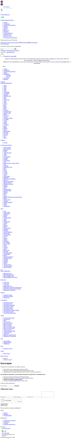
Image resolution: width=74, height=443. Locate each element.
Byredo (5, 151)
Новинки (3, 81)
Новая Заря (3, 279)
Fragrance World (7, 111)
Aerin (4, 211)
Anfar (4, 97)
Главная (5, 22)
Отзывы (5, 26)
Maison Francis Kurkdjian (9, 178)
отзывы (5, 72)
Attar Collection (7, 148)
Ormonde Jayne (7, 189)
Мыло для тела (4, 356)
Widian (5, 203)
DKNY (5, 226)
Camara (5, 103)
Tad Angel (5, 133)
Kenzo (5, 245)
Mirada (5, 127)
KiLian (5, 171)
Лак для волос (6, 321)
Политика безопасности (9, 424)
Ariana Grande (6, 212)
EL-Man (5, 142)
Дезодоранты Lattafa (8, 311)
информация (6, 74)
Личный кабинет (33, 42)
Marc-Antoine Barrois (8, 181)
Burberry (5, 215)
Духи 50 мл (6, 284)
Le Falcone (6, 124)
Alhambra (5, 94)
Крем (4, 320)
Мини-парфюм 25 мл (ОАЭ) (10, 277)
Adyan (5, 86)
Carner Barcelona (7, 152)
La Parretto (6, 119)
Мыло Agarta (6, 353)
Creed (4, 224)
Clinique (5, 222)
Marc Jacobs (6, 250)
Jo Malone (5, 165)
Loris (2, 338)
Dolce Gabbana (7, 228)
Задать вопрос (4, 404)
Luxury (5, 126)
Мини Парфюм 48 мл (8, 274)
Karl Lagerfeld (6, 243)
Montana (5, 128)
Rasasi (4, 130)
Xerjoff (5, 205)
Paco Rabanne (6, 254)
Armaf (4, 98)
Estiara (5, 107)
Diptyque (5, 225)
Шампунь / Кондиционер (9, 334)
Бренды (5, 29)
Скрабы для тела (7, 329)
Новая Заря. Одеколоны (9, 290)
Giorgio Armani (7, 234)
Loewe (5, 175)
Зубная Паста (6, 319)
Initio (4, 164)
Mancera (5, 180)
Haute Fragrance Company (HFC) (11, 163)
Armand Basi (6, 213)
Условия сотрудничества (9, 25)
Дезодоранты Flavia (8, 309)
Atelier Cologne (7, 147)
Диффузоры (6, 343)
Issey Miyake (6, 242)
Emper (5, 106)
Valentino (5, 262)
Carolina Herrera (7, 217)
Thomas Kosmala (7, 258)
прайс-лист (6, 78)
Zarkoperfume (6, 206)
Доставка (5, 27)
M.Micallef (6, 177)
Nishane (5, 185)
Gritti (4, 162)
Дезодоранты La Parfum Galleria (11, 310)
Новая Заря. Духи (7, 286)
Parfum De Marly (7, 190)
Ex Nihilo (5, 158)
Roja (4, 194)
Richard (5, 193)
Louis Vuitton (6, 176)
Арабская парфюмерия (6, 83)
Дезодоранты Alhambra (9, 305)
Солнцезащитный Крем (9, 331)
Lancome (5, 247)
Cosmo (2, 315)
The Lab (5, 135)
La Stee (5, 120)
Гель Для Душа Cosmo (8, 318)
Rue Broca (5, 132)
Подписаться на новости (11, 37)
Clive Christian (6, 156)
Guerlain (5, 238)
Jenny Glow (6, 115)
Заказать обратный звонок (7, 20)
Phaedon (5, 191)
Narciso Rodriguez (7, 252)
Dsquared (5, 229)
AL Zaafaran (6, 93)
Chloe (4, 220)
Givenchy (5, 236)
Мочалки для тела (7, 348)
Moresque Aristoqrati (8, 184)
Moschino (5, 251)
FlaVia (5, 109)
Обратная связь (7, 34)
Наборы (2, 292)
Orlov (4, 188)
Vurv (4, 136)
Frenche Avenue (7, 113)
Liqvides (5, 173)
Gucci (4, 237)
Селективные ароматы (6, 145)
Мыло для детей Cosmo (9, 327)
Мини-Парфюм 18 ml (8, 276)
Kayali (5, 169)
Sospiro (5, 195)
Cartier (5, 154)
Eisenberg (5, 230)
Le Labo (5, 172)
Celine (4, 155)
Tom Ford (5, 259)
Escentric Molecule (7, 232)
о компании (6, 70)
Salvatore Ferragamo (8, 256)
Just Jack (5, 116)
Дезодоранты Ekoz (8, 307)
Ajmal (4, 89)
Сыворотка (6, 333)
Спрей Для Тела (7, 332)
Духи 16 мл (6, 282)
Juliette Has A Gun (7, 167)
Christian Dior (6, 221)
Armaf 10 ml (6, 100)
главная (5, 69)
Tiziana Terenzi (6, 199)
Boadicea (5, 150)
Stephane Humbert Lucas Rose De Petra (12, 197)
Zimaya (5, 137)
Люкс (2, 208)
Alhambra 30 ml (7, 96)
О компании (6, 23)
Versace (5, 263)
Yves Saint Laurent (7, 266)
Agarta (2, 351)
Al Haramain (6, 92)
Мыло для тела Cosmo (8, 328)
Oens (2, 346)
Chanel (5, 219)
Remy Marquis (6, 131)
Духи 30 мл (6, 283)
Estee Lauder (6, 233)
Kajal (4, 168)
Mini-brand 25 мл (7, 273)
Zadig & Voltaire (7, 267)
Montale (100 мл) (7, 182)
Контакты (5, 31)
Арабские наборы (7, 295)
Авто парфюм (6, 341)
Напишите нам (8, 36)
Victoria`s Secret (7, 264)
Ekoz (4, 105)
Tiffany (5, 198)
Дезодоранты (4, 300)
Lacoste (5, 246)
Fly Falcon (5, 110)
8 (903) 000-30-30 (8, 33)
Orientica (5, 186)
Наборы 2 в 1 (6, 297)
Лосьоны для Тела (7, 323)
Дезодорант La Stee (8, 302)
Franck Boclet (6, 160)
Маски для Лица (7, 325)
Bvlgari (5, 216)
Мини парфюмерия (5, 271)
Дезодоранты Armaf (8, 306)
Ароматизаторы (7, 342)
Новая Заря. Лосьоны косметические (12, 287)
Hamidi (5, 114)
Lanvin (5, 249)
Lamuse (5, 122)
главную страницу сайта (15, 379)
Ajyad (4, 90)
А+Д (2, 269)
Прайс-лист (6, 30)
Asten (4, 101)
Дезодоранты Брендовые (9, 313)
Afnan (4, 88)
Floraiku (5, 159)
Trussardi (5, 201)
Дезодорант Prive (7, 303)
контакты (5, 79)
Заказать (17, 385)
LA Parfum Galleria (8, 118)
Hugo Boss (6, 241)
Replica (5, 255)
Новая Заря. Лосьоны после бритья (12, 288)
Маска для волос (7, 324)
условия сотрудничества (9, 71)
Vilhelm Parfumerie (7, 202)
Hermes (5, 239)
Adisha (5, 85)
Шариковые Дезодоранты (9, 336)
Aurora (5, 102)
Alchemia (3, 140)
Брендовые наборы (8, 296)
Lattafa (5, 123)
